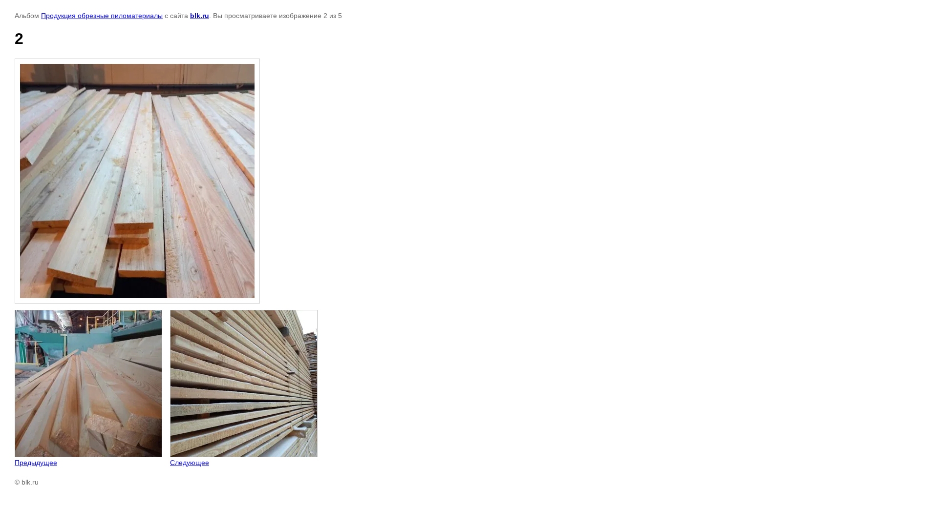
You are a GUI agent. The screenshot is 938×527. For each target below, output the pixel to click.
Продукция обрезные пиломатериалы (102, 16)
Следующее (189, 462)
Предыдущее (36, 462)
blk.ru (199, 16)
